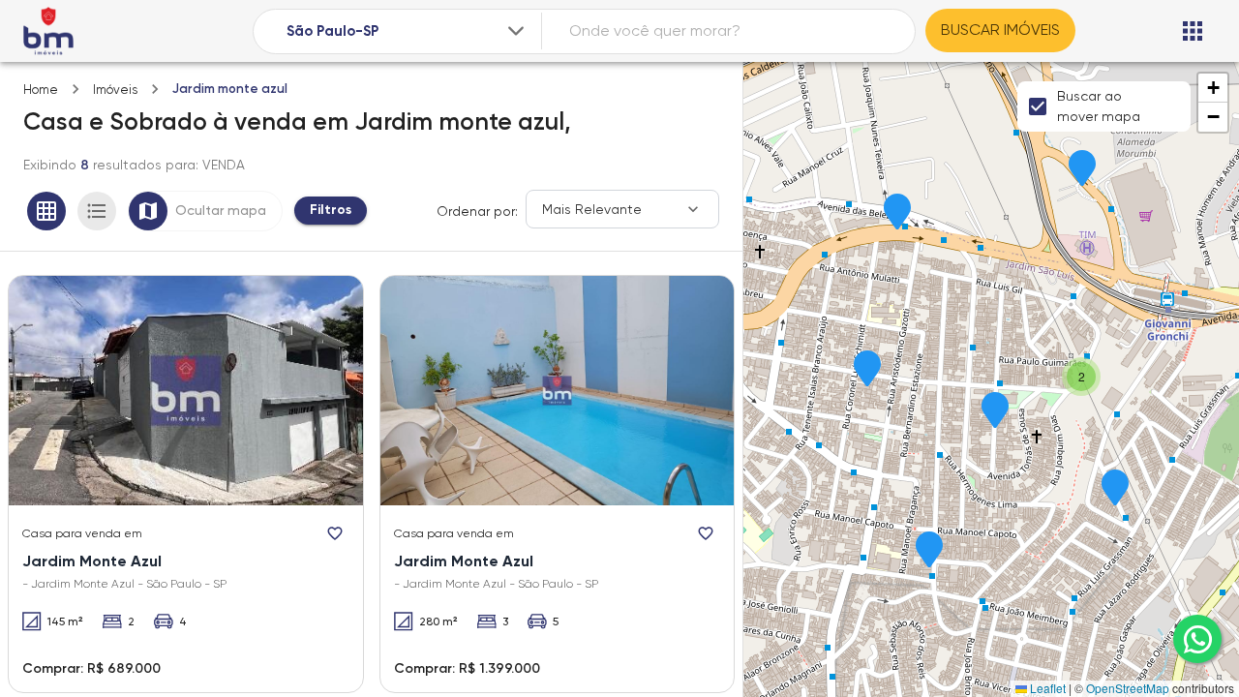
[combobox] (407, 31)
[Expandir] (515, 31)
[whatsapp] (1197, 639)
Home (40, 89)
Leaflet (1046, 688)
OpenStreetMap (1127, 688)
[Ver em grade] (46, 211)
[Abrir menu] (1192, 31)
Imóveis (115, 89)
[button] (897, 213)
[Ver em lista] (96, 211)
